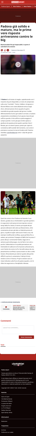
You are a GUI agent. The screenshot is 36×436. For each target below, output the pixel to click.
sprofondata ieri (12, 132)
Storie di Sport (5, 396)
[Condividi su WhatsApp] (2, 50)
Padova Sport (5, 6)
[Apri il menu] (2, 2)
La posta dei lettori (6, 403)
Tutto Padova (17, 6)
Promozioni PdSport (6, 401)
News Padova (27, 6)
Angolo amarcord (6, 406)
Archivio (3, 430)
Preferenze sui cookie (7, 432)
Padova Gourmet (6, 410)
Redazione (4, 421)
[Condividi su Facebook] (5, 50)
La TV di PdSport (5, 408)
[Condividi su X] (8, 50)
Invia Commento (26, 337)
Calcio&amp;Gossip (6, 399)
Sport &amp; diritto (6, 412)
